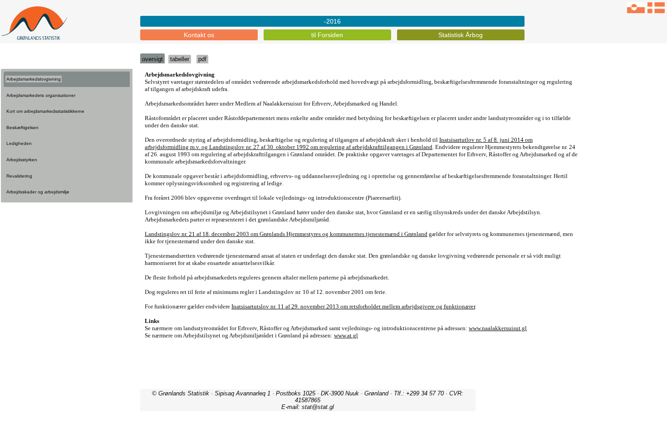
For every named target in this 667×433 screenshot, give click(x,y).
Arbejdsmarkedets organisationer (40, 95)
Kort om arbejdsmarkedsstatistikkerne (45, 111)
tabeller (179, 59)
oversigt (152, 59)
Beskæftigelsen (22, 127)
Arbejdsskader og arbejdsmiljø (37, 191)
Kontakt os (199, 34)
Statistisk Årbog (460, 34)
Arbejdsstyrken (21, 159)
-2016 (332, 21)
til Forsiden (327, 34)
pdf (202, 59)
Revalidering (19, 175)
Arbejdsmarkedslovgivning (33, 79)
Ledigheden (19, 143)
